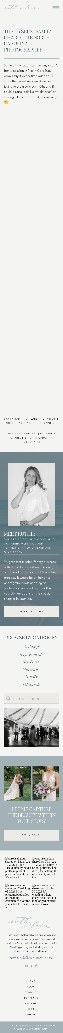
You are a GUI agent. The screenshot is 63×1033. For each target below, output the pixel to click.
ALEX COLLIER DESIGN (38, 1029)
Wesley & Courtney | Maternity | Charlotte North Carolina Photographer (33, 438)
